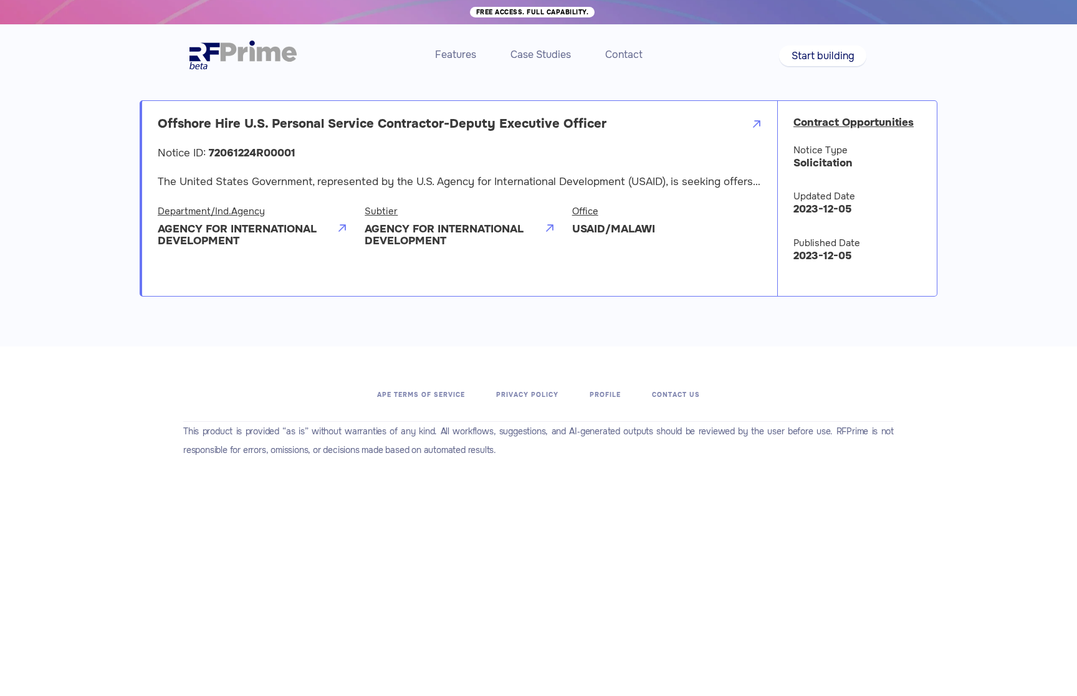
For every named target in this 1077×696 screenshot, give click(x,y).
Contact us (676, 395)
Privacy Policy (527, 395)
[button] (822, 55)
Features (455, 54)
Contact (624, 54)
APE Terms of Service (421, 395)
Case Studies (540, 54)
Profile (605, 395)
